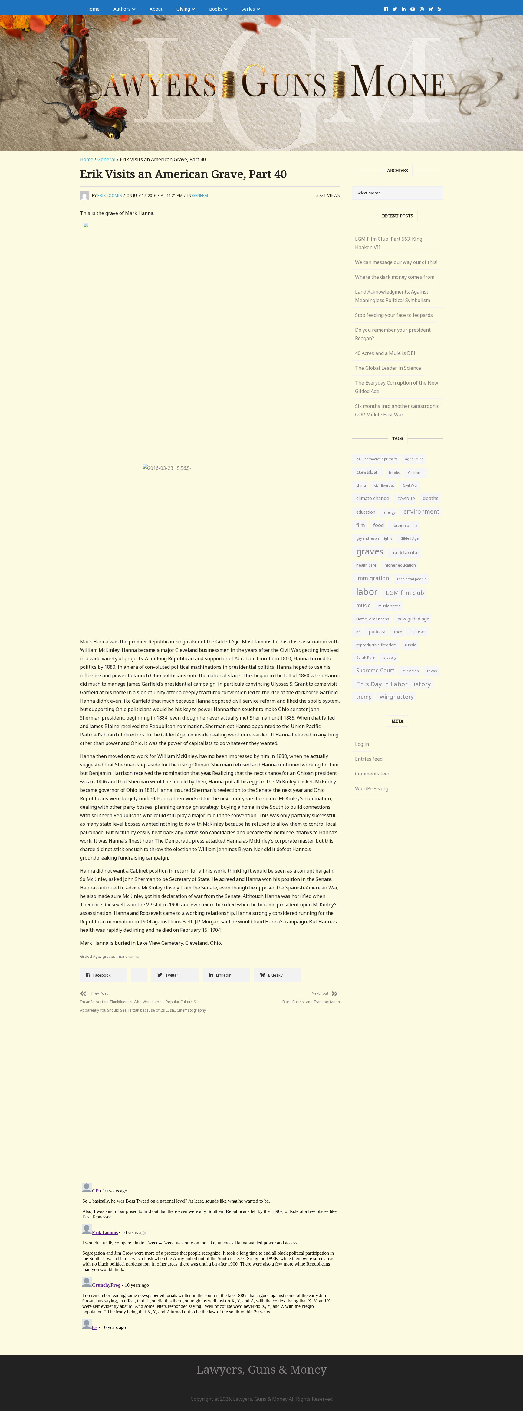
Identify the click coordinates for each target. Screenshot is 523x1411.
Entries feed (369, 759)
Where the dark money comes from (394, 277)
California (416, 472)
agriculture (414, 459)
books (394, 472)
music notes (389, 606)
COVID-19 (406, 498)
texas (432, 671)
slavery (389, 657)
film (360, 525)
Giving (183, 9)
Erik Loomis (109, 195)
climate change (372, 498)
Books (215, 9)
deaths (431, 498)
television (411, 670)
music (363, 605)
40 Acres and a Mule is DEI (385, 353)
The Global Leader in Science (388, 368)
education (365, 512)
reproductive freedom (376, 645)
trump (364, 696)
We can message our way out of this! (396, 262)
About (156, 9)
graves (109, 956)
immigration (372, 578)
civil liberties (384, 485)
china (361, 485)
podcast (377, 631)
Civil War (410, 485)
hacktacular (405, 552)
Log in (362, 744)
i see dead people (412, 579)
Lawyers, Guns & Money (261, 1369)
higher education (400, 565)
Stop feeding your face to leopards (394, 315)
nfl (358, 632)
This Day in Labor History (393, 684)
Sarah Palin (365, 657)
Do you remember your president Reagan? (393, 334)
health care (366, 565)
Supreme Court (375, 670)
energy (389, 512)
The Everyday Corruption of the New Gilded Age (396, 387)
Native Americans (372, 619)
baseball (368, 471)
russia (410, 645)
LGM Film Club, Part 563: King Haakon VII (388, 243)
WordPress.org (371, 788)
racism (418, 631)
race (398, 632)
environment (421, 511)
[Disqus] (210, 1093)
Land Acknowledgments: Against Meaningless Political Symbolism (392, 296)
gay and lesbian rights (374, 538)
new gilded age (413, 619)
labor (367, 592)
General (106, 159)
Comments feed (372, 773)
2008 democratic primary (376, 459)
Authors (121, 9)
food (378, 525)
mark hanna (128, 956)
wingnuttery (397, 697)
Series (248, 9)
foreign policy (404, 525)
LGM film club (405, 593)
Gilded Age (90, 956)
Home (93, 9)
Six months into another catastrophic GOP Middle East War (397, 410)
